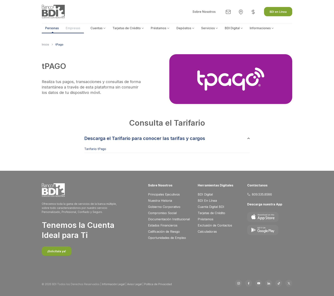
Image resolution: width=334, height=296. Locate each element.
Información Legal (113, 284)
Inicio (45, 44)
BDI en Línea (278, 11)
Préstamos (158, 28)
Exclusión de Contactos (215, 225)
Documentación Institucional (169, 219)
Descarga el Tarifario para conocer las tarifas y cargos (144, 138)
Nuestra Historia (160, 200)
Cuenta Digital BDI (211, 207)
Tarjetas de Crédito (126, 28)
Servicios (208, 28)
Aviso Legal (134, 284)
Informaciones (260, 28)
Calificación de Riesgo (164, 231)
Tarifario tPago (95, 149)
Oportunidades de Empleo (167, 238)
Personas (52, 28)
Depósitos (183, 28)
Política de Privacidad (158, 284)
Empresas (73, 28)
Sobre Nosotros (204, 12)
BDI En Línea (207, 200)
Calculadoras (207, 231)
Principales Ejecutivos (164, 194)
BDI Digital (232, 28)
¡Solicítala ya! (56, 251)
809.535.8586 (262, 194)
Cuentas (96, 28)
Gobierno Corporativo (164, 207)
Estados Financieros (162, 225)
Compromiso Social (162, 213)
